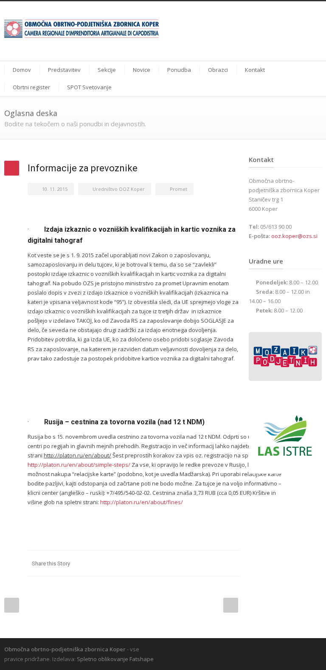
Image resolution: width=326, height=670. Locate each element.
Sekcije (107, 70)
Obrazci (218, 70)
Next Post (230, 605)
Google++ (214, 563)
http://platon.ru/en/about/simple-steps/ (79, 464)
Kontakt (255, 70)
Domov (22, 70)
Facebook (180, 563)
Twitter (197, 563)
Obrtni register (31, 87)
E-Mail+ (231, 563)
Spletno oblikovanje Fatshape (115, 659)
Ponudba (179, 70)
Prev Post (11, 605)
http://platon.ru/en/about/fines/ (141, 502)
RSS (313, 648)
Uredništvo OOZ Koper (119, 189)
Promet (178, 189)
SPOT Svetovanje (89, 87)
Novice (141, 70)
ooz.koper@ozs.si (294, 236)
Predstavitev (64, 70)
